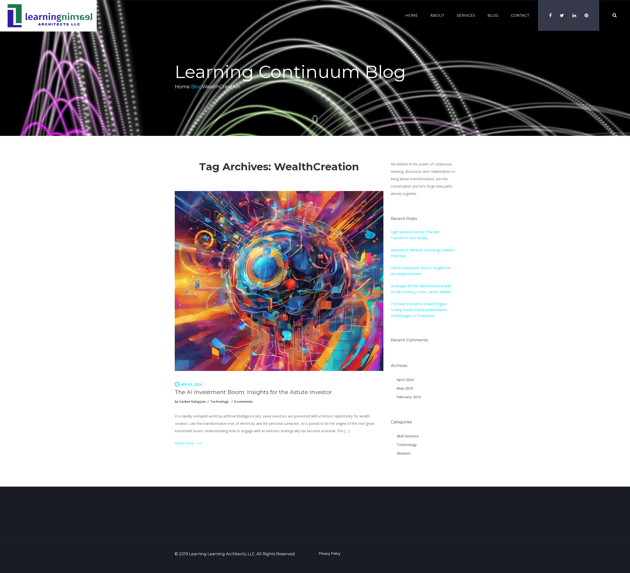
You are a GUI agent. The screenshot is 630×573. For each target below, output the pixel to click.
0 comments (243, 401)
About (437, 15)
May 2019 (405, 388)
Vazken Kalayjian (192, 401)
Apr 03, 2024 (191, 384)
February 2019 (409, 397)
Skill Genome (408, 436)
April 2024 (405, 379)
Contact (520, 15)
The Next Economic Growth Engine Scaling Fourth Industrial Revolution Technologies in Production (419, 310)
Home (411, 15)
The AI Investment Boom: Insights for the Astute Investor (253, 392)
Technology (219, 401)
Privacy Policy (329, 553)
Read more (185, 443)
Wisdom (403, 453)
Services (466, 15)
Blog (493, 15)
